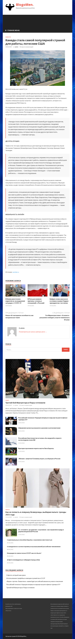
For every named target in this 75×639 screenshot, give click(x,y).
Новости (8, 37)
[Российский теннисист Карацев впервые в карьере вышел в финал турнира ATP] (11, 424)
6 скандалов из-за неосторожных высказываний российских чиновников (33, 546)
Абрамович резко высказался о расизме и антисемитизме (39, 428)
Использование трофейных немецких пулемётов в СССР (25, 578)
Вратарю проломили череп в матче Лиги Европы (36, 448)
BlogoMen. (25, 4)
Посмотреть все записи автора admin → (33, 332)
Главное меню (13, 30)
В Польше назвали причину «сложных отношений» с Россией (36, 301)
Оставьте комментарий (26, 47)
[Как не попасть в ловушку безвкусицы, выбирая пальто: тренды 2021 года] (37, 508)
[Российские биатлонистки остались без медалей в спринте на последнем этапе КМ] (11, 444)
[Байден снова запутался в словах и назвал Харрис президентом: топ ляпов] (60, 297)
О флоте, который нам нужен (16, 575)
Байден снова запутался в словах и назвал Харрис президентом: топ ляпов (59, 301)
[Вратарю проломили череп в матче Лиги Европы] (11, 455)
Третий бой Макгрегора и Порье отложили (25, 402)
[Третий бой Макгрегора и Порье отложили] (37, 398)
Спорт (7, 400)
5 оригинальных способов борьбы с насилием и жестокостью (29, 540)
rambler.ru (15, 272)
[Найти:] (37, 350)
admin (16, 47)
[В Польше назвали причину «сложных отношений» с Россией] (37, 297)
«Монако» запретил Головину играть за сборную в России (39, 458)
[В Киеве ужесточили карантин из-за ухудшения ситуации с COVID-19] (15, 297)
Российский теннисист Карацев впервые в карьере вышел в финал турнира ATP (33, 584)
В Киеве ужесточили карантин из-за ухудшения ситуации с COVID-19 (15, 301)
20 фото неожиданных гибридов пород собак (23, 560)
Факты (7, 509)
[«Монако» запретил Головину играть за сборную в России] (11, 465)
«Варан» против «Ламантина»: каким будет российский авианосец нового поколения (34, 581)
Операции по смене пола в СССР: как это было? (24, 553)
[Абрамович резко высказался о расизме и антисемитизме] (11, 434)
